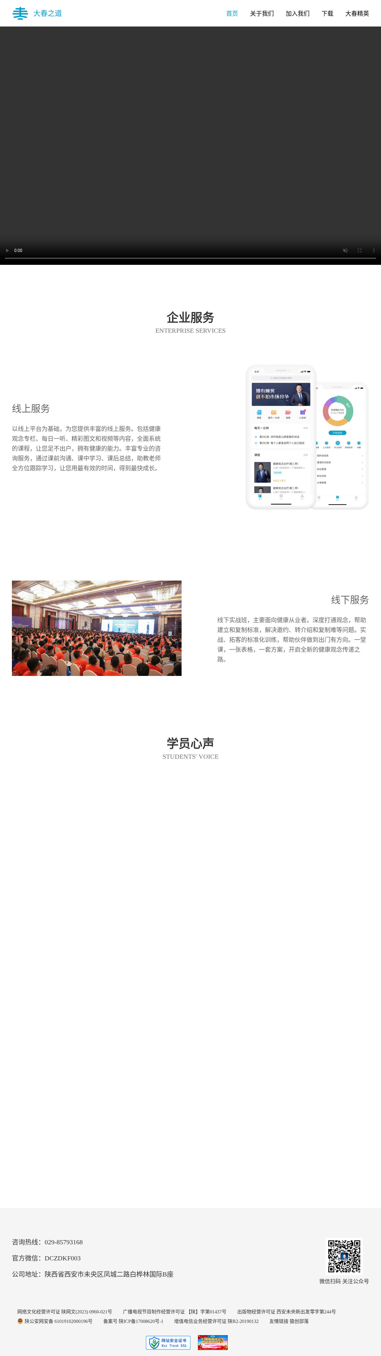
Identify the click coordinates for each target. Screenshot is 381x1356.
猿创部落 (299, 1321)
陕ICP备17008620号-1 (141, 1321)
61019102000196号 (73, 1321)
